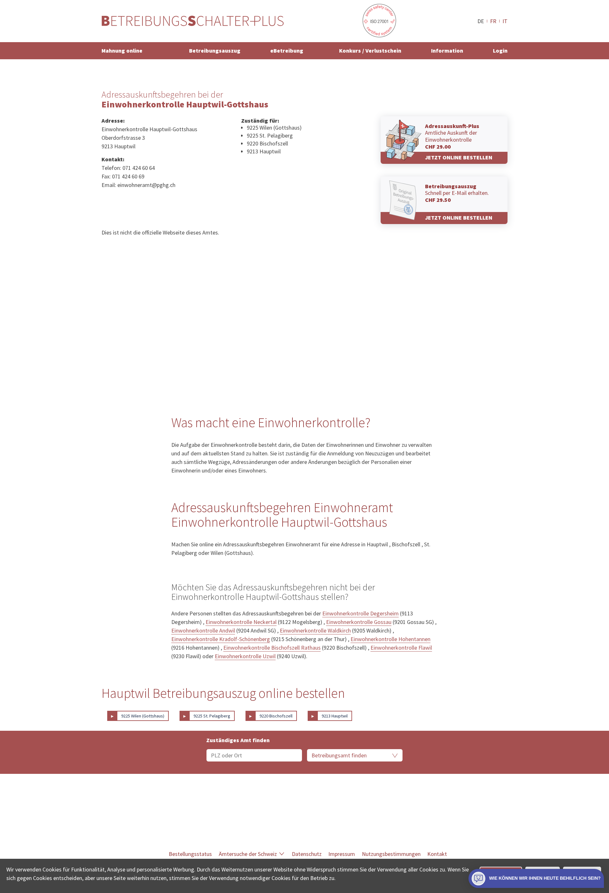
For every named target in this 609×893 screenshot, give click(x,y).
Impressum (341, 854)
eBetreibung (286, 50)
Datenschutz (307, 854)
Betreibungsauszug (214, 50)
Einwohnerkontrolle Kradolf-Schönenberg (220, 639)
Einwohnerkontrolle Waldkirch (315, 630)
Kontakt (437, 854)
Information (447, 50)
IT (505, 20)
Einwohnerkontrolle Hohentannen (390, 639)
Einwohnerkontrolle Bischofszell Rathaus (272, 647)
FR (493, 20)
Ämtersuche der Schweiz (248, 854)
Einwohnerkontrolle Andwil (203, 630)
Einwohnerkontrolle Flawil (401, 647)
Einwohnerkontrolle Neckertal (241, 622)
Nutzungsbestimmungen (391, 854)
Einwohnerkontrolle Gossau (358, 622)
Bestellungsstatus (190, 854)
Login (500, 50)
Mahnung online (122, 50)
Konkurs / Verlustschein (370, 50)
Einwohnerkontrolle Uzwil (245, 656)
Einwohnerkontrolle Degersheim (360, 613)
